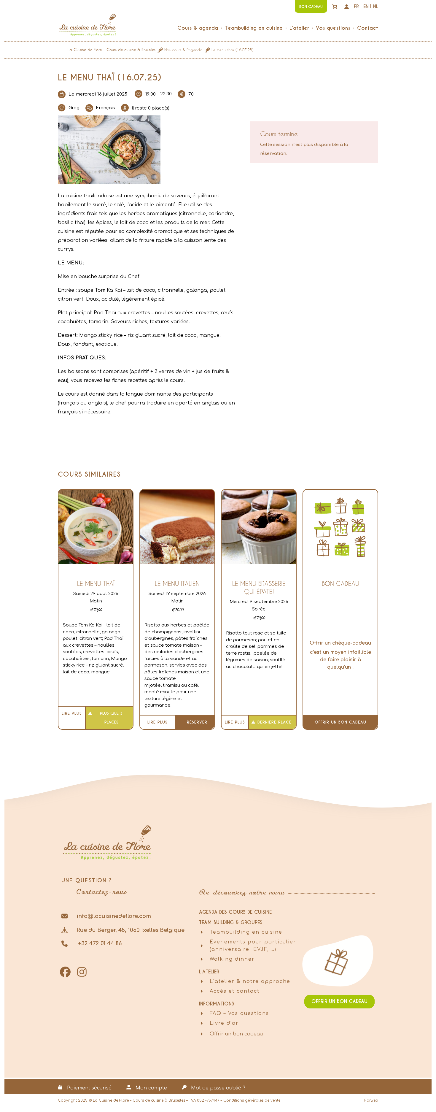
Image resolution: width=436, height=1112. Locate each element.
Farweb (371, 1100)
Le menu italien (177, 583)
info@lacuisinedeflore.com (114, 916)
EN (366, 6)
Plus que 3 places (111, 718)
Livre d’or (224, 1023)
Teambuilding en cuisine (246, 932)
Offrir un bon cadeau (340, 722)
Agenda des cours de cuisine (235, 912)
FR (356, 6)
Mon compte (151, 1088)
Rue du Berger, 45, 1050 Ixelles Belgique (130, 930)
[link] (334, 6)
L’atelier (209, 972)
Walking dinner (232, 959)
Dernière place (274, 722)
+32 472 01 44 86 (99, 943)
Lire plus (72, 713)
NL (375, 6)
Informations (216, 1004)
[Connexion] (346, 6)
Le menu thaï (95, 583)
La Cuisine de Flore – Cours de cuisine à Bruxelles (111, 49)
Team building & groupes (230, 922)
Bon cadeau (340, 583)
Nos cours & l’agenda (183, 49)
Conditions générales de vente (251, 1100)
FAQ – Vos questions (239, 1013)
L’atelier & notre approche (250, 981)
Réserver (197, 722)
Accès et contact (235, 991)
